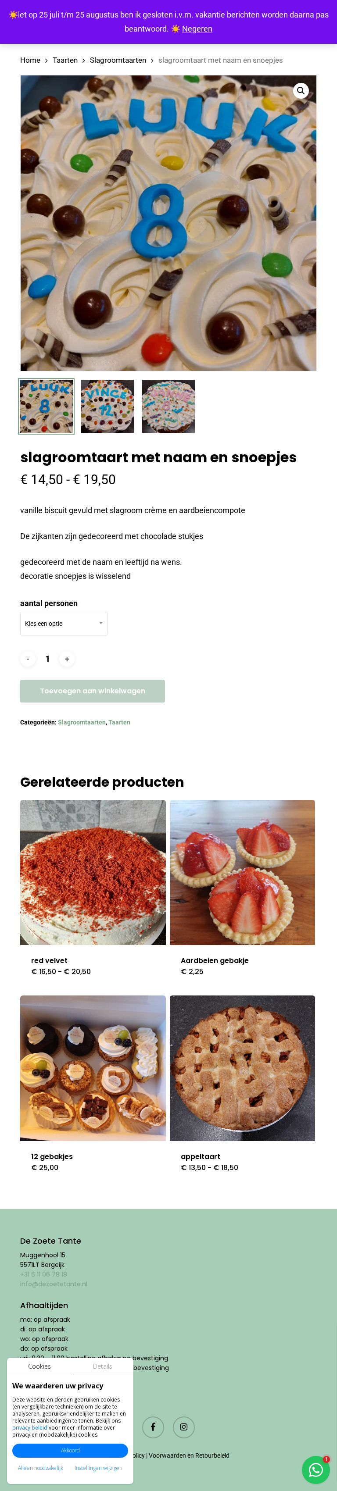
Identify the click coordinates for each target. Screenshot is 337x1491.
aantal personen (49, 603)
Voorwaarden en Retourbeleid (189, 1455)
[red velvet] (93, 872)
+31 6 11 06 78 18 (43, 1274)
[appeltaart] (242, 1068)
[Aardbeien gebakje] (242, 872)
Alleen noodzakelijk (40, 1468)
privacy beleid (29, 1427)
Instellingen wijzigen (98, 1468)
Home (30, 60)
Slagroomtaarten (118, 60)
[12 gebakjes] (93, 1068)
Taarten (65, 60)
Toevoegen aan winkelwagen (92, 691)
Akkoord (70, 1450)
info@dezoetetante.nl (54, 1284)
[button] (301, 91)
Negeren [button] (197, 28)
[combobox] (64, 623)
